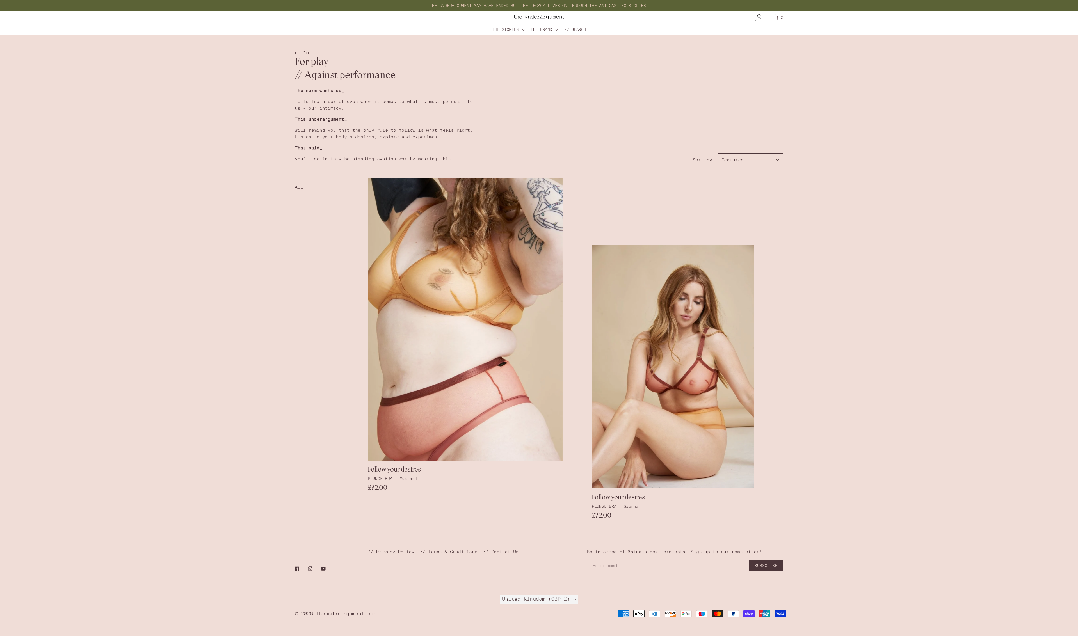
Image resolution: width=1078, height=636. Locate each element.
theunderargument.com (346, 613)
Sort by (702, 159)
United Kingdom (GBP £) (537, 598)
